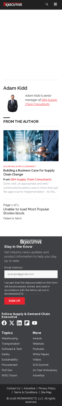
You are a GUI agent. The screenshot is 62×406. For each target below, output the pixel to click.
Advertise (29, 388)
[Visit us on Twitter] (11, 323)
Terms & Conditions (26, 392)
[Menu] (55, 4)
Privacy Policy (32, 293)
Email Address (14, 267)
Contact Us (13, 388)
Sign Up (14, 300)
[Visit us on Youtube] (34, 323)
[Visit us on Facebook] (4, 323)
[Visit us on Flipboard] (26, 323)
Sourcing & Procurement (19, 166)
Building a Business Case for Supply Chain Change (29, 172)
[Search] (46, 4)
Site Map (46, 392)
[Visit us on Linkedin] (19, 323)
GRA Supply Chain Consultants (30, 179)
